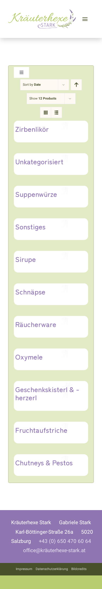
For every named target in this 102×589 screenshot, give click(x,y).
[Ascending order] (76, 84)
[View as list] (56, 112)
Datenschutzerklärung (52, 568)
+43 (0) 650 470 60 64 (65, 541)
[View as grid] (45, 112)
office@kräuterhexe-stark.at (54, 550)
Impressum (24, 568)
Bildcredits (78, 568)
